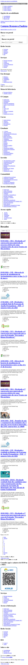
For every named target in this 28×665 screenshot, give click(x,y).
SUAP (4, 80)
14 (4, 548)
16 (4, 551)
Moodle (6, 214)
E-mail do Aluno (8, 217)
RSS (4, 637)
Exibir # (4, 230)
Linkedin (5, 635)
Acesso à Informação (8, 64)
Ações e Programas (7, 191)
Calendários (6, 139)
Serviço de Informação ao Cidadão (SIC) (12, 201)
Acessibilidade (6, 16)
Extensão (5, 125)
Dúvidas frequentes (7, 60)
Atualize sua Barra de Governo (14, 4)
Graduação (5, 122)
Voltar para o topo (5, 558)
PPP (4, 107)
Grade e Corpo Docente (8, 104)
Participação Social (7, 192)
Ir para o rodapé (7, 10)
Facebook (5, 631)
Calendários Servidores (8, 162)
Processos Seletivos (7, 92)
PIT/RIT (5, 167)
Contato (5, 62)
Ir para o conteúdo (8, 6)
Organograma (6, 101)
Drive (5, 219)
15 (4, 550)
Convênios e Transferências (9, 194)
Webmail (6, 216)
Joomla (22, 659)
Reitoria (5, 67)
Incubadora (6, 78)
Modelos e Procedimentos (9, 165)
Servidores (5, 102)
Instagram (5, 634)
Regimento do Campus (8, 168)
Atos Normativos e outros (9, 160)
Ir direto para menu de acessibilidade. (9, 1)
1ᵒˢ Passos (5, 131)
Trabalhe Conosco (7, 93)
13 (4, 547)
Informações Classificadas (9, 200)
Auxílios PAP (6, 135)
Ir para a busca (7, 8)
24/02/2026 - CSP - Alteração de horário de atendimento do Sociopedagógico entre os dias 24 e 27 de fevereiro (13, 364)
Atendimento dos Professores (10, 134)
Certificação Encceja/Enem (9, 177)
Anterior (5, 538)
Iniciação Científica (7, 145)
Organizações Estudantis (9, 149)
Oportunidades (6, 181)
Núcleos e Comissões (8, 111)
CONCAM (6, 108)
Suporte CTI (6, 169)
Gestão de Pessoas (7, 163)
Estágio (5, 141)
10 (4, 543)
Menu (3, 84)
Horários (5, 144)
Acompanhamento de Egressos (10, 179)
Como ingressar (7, 120)
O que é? (5, 643)
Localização (6, 63)
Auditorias (5, 193)
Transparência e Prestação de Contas (11, 205)
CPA (4, 110)
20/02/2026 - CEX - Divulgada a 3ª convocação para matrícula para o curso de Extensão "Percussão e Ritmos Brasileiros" (13, 516)
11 (4, 545)
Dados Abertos (6, 204)
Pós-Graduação (6, 124)
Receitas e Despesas (8, 196)
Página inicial (4, 70)
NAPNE (5, 146)
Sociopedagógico (7, 154)
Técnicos (5, 121)
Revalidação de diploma (8, 183)
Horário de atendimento (8, 103)
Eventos (5, 112)
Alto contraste (6, 17)
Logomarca (6, 164)
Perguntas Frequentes (8, 202)
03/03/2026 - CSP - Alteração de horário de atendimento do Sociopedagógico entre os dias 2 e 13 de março (14, 275)
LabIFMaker (6, 79)
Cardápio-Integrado (7, 140)
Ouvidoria (5, 65)
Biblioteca (5, 77)
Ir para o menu (7, 7)
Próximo (5, 552)
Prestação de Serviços (8, 114)
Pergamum (6, 215)
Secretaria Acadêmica (8, 153)
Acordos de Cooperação (8, 182)
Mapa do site (6, 18)
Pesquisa (5, 150)
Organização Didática (8, 148)
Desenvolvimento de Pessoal (9, 206)
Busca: (3, 42)
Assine (5, 644)
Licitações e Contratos (8, 178)
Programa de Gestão (8, 171)
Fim (4, 554)
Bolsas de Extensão (7, 137)
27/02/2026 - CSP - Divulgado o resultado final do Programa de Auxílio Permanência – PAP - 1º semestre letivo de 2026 (12, 305)
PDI (4, 106)
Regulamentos (6, 152)
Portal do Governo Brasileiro (12, 4)
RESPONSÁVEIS (7, 82)
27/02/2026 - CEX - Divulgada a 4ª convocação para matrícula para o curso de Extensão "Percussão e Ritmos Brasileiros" (13, 334)
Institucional (6, 99)
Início (4, 537)
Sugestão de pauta (7, 653)
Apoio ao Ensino (7, 132)
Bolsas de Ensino (7, 136)
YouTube (5, 633)
